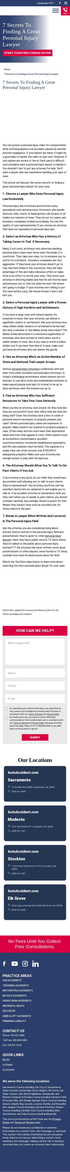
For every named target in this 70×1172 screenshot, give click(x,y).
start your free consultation (27, 53)
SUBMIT (35, 737)
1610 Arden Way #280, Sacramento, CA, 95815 (33, 787)
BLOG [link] (6, 1059)
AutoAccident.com (23, 773)
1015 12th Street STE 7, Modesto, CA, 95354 (32, 826)
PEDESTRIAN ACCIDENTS (17, 1000)
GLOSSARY (9, 1069)
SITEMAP (8, 1064)
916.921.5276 (14, 1045)
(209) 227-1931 (19, 831)
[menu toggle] (55, 11)
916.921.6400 (18, 1035)
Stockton (16, 858)
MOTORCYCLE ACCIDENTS (18, 990)
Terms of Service (24, 1122)
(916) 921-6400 (19, 791)
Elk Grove (17, 898)
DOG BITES (9, 1010)
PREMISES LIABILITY (14, 1021)
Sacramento (19, 780)
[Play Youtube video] (35, 588)
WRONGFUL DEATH (13, 1005)
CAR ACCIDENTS (12, 980)
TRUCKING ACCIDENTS (16, 985)
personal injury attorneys (26, 369)
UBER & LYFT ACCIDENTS (17, 1016)
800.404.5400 (20, 1040)
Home (7, 69)
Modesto (16, 819)
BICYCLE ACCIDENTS (14, 995)
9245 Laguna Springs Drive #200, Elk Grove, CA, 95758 (37, 905)
